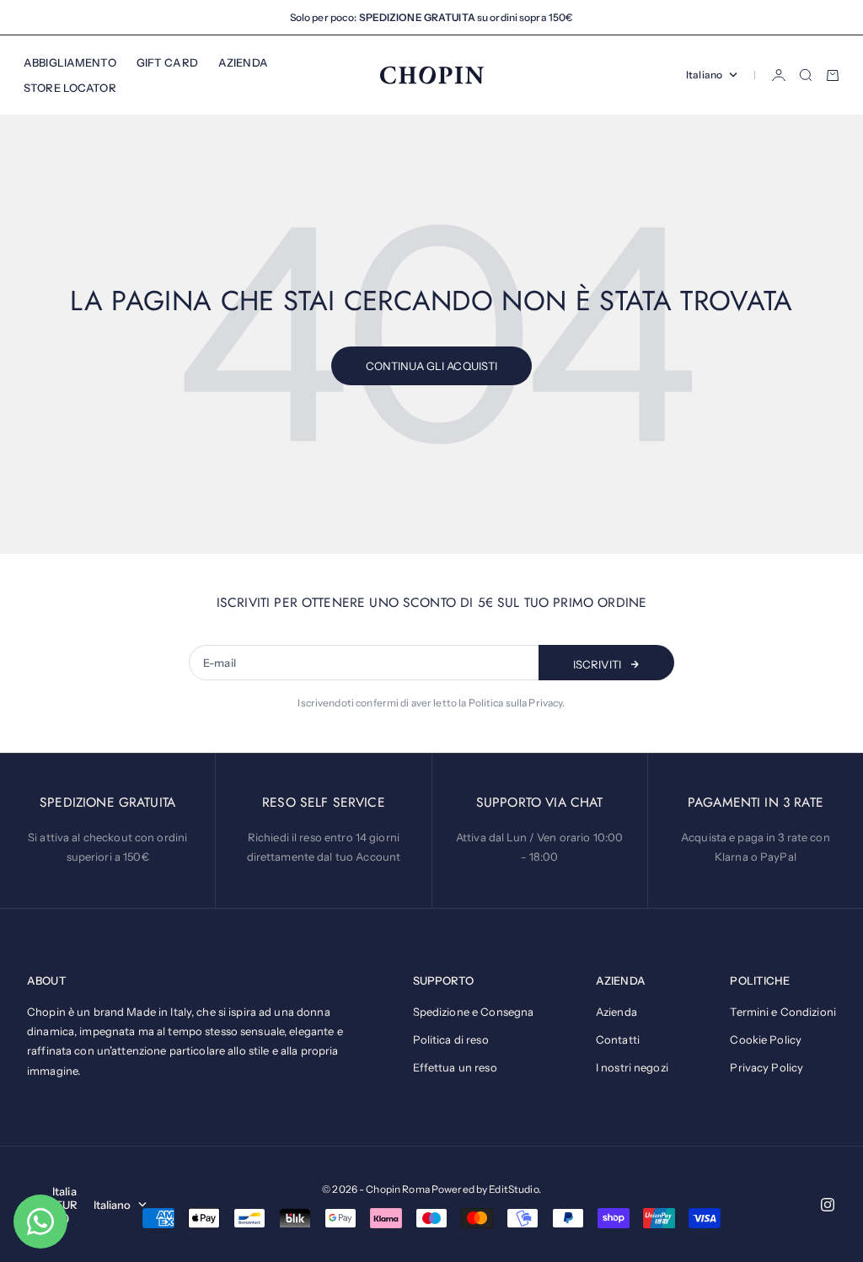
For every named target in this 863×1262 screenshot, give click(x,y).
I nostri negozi (632, 1067)
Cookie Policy (765, 1039)
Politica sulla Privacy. (517, 702)
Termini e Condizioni (783, 1011)
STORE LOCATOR (70, 87)
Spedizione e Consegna (473, 1011)
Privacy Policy (766, 1067)
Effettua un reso (455, 1067)
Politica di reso (451, 1039)
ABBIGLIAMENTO (70, 62)
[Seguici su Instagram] (827, 1204)
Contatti (618, 1039)
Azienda (616, 1011)
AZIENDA (243, 62)
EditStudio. (514, 1189)
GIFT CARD (167, 62)
